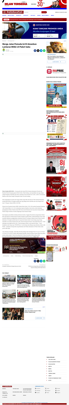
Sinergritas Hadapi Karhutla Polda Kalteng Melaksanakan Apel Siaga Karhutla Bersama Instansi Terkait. (38, 300)
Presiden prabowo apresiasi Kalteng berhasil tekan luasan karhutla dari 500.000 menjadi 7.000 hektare (9, 301)
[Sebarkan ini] (35, 50)
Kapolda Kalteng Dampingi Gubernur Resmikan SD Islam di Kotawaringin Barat (23, 286)
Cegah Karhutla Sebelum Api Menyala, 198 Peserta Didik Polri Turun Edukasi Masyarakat (8, 284)
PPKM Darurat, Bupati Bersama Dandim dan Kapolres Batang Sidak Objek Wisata (36, 266)
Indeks (24, 395)
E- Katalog (4, 397)
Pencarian (44, 12)
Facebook (38, 388)
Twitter (48, 388)
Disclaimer (4, 395)
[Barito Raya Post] (13, 12)
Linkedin (58, 390)
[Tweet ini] (38, 50)
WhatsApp (38, 390)
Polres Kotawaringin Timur (28, 255)
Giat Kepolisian (6, 255)
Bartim (50, 366)
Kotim (12, 255)
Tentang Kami (16, 388)
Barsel (49, 368)
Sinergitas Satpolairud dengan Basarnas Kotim (11, 265)
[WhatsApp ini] (44, 50)
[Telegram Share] (41, 50)
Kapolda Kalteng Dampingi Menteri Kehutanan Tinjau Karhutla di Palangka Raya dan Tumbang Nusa (23, 300)
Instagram (48, 390)
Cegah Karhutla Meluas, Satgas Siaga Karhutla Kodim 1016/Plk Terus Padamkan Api (38, 284)
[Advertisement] (23, 122)
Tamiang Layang (51, 373)
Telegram (58, 392)
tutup (36, 402)
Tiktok (48, 392)
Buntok (50, 371)
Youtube (38, 392)
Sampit (36, 255)
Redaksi (4, 388)
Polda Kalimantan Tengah (54, 361)
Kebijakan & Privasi (27, 392)
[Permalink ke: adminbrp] (4, 50)
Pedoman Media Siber (17, 392)
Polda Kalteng (18, 255)
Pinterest (58, 388)
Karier (14, 395)
